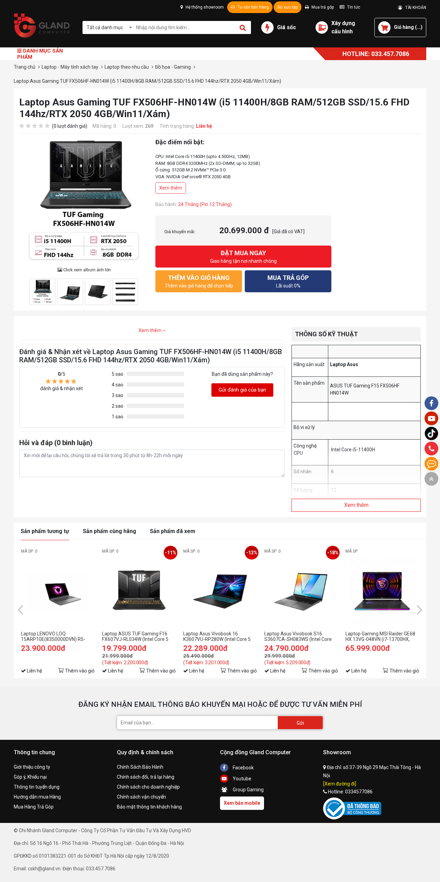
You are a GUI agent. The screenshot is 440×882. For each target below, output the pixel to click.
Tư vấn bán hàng (252, 7)
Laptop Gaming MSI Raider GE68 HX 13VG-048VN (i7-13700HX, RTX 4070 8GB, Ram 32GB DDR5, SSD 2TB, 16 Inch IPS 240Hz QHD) (381, 636)
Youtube (241, 778)
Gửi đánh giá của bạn (242, 390)
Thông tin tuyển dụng (36, 787)
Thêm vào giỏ (80, 671)
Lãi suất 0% (288, 281)
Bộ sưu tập (287, 7)
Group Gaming (248, 789)
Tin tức (353, 7)
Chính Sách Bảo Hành (140, 767)
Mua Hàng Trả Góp (34, 807)
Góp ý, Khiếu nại (30, 777)
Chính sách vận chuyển (141, 797)
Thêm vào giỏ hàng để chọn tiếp (199, 281)
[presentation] (20, 609)
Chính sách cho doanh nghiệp (148, 787)
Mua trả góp (322, 7)
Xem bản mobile (242, 803)
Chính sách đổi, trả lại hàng (145, 777)
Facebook (243, 767)
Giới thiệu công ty (32, 767)
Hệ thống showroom (204, 7)
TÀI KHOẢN (414, 7)
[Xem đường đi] (339, 784)
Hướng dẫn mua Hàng (37, 797)
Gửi (300, 723)
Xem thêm (170, 188)
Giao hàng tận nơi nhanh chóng (243, 256)
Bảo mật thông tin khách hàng (149, 807)
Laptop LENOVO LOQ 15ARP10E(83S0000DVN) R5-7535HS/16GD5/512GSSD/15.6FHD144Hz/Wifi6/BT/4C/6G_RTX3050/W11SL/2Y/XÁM (58, 636)
